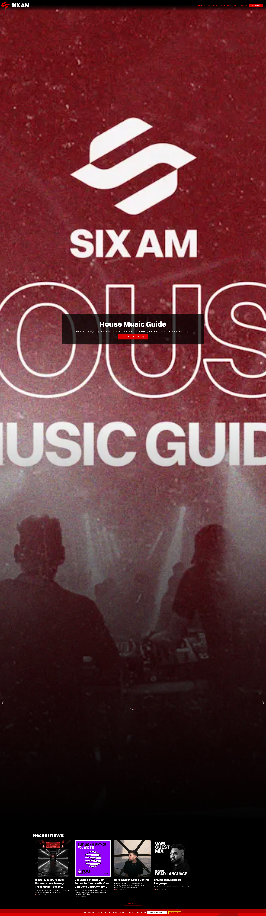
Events (244, 5)
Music (200, 5)
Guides (211, 5)
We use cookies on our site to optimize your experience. (115, 912)
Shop (236, 5)
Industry (224, 5)
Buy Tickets (256, 5)
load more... (133, 903)
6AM (36, 894)
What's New (131, 342)
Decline (174, 913)
